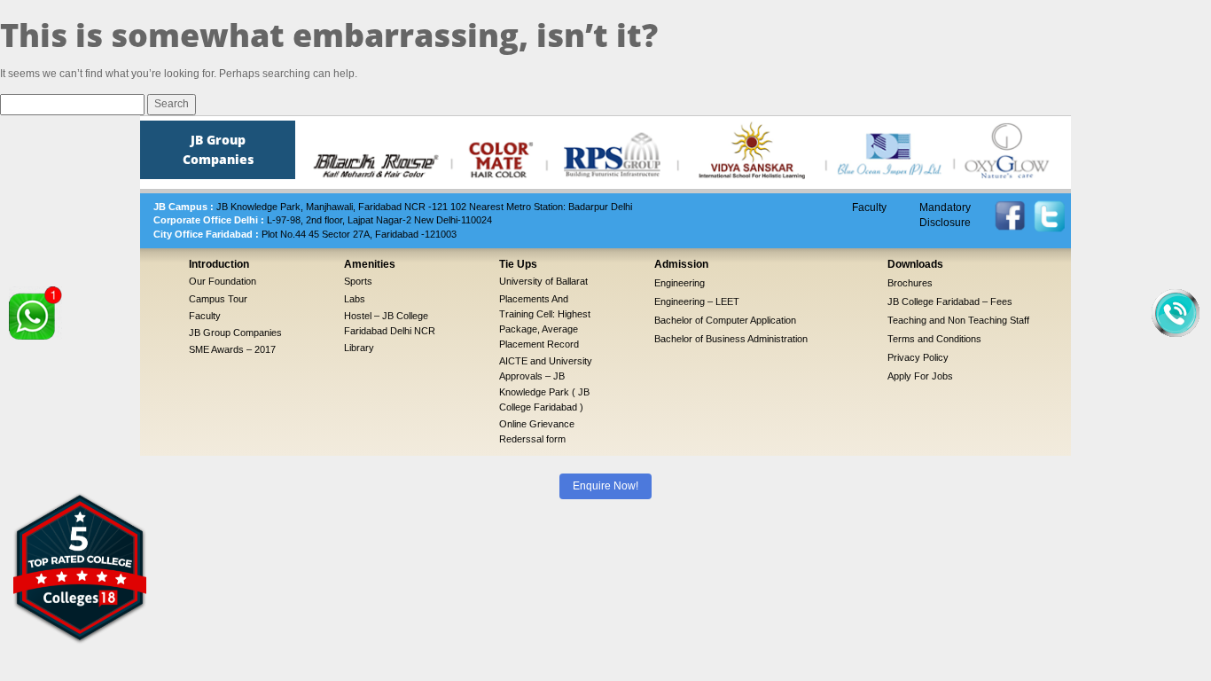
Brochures (910, 283)
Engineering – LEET (696, 301)
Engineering (679, 283)
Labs (354, 299)
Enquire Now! (605, 486)
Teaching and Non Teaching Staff (958, 320)
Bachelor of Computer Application (725, 320)
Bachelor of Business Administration (731, 338)
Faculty (869, 207)
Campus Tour (218, 299)
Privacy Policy (918, 357)
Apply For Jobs (920, 376)
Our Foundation (222, 281)
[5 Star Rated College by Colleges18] (80, 567)
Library (359, 347)
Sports (358, 281)
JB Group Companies (235, 332)
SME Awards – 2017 (232, 349)
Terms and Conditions (934, 338)
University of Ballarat (543, 281)
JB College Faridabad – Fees (949, 301)
